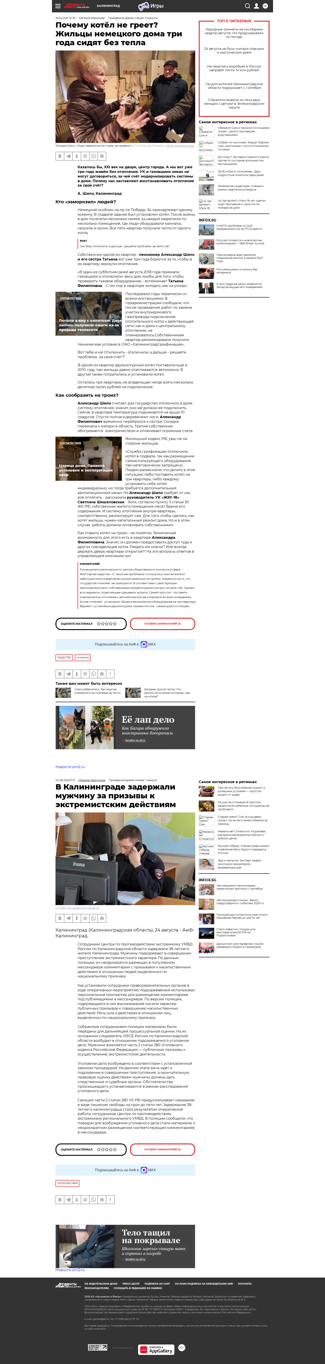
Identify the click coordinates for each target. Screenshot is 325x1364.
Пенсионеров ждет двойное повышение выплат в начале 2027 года (239, 258)
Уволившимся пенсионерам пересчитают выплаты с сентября (239, 887)
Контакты (245, 1283)
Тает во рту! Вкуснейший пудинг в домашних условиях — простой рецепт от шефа (241, 791)
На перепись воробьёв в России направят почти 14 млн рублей (234, 68)
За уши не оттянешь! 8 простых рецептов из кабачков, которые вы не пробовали (243, 806)
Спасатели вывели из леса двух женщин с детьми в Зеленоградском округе (234, 103)
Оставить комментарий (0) (162, 623)
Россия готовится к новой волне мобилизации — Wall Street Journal (240, 242)
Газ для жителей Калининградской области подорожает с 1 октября (234, 86)
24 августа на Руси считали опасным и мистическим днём (234, 50)
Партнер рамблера (122, 1347)
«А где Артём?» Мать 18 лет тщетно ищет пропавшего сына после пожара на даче (242, 204)
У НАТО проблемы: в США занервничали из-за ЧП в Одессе (239, 227)
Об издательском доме (100, 1283)
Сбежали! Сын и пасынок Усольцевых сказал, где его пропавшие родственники (244, 131)
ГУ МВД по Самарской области (77, 907)
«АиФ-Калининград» (180, 145)
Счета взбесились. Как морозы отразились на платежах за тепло (98, 691)
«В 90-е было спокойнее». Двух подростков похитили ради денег (241, 173)
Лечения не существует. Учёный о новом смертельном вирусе (241, 187)
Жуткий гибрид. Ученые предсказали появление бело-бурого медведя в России (243, 849)
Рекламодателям (96, 1288)
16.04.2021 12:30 (65, 18)
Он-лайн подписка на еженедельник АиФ (204, 1283)
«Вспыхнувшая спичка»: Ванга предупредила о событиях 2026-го (240, 902)
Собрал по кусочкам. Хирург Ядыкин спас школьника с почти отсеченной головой (243, 146)
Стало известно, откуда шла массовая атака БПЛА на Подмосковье (235, 932)
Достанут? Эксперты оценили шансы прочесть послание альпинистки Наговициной (243, 160)
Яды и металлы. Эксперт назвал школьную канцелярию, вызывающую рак (239, 864)
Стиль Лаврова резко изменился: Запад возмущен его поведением (239, 286)
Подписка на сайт (157, 1283)
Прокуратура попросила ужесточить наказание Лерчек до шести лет (242, 916)
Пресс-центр (131, 1283)
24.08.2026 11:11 (65, 780)
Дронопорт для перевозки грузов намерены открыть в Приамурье (239, 945)
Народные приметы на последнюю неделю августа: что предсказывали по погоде (234, 33)
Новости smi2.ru (70, 767)
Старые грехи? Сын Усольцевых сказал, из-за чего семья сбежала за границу (242, 820)
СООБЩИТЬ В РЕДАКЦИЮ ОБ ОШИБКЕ (138, 1288)
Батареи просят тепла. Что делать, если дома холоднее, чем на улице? (167, 693)
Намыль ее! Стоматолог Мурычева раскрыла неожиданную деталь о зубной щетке (241, 835)
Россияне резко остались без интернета (236, 271)
